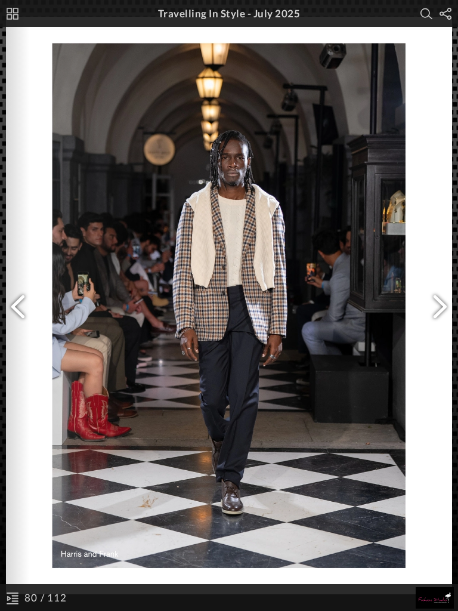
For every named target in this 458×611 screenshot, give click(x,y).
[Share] (445, 13)
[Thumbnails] (12, 13)
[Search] (426, 13)
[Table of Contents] (12, 598)
